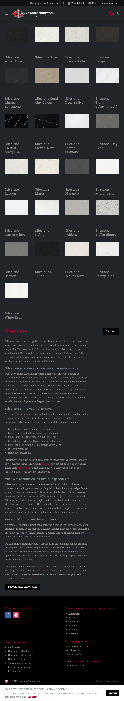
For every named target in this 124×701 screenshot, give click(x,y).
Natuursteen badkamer (20, 651)
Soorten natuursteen (19, 663)
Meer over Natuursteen (20, 667)
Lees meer (32, 697)
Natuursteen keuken (19, 655)
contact (46, 463)
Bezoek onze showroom (22, 586)
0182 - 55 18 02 (43, 570)
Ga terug (111, 331)
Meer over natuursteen (104, 3)
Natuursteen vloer (18, 659)
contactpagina (71, 570)
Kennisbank (78, 3)
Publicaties (14, 647)
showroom (23, 467)
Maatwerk (74, 613)
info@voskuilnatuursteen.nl (49, 3)
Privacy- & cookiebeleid (107, 681)
